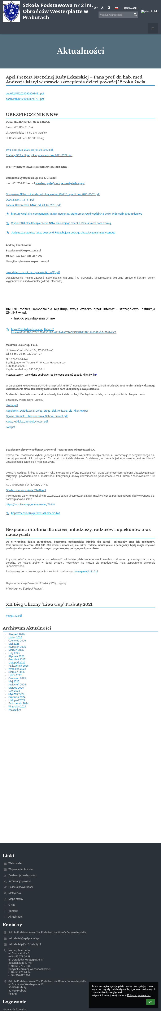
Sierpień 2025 (16, 672)
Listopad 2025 (16, 662)
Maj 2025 (13, 681)
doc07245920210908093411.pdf (25, 93)
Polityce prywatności (139, 995)
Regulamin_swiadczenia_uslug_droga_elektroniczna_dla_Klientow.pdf (47, 410)
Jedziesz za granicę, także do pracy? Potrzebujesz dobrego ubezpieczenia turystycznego (63, 232)
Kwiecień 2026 (17, 646)
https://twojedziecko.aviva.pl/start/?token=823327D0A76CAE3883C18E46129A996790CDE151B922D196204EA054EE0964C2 (63, 331)
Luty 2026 (14, 653)
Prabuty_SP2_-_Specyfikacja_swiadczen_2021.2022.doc (39, 155)
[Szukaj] (135, 14)
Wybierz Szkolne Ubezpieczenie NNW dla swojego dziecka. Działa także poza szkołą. (61, 223)
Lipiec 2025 (15, 675)
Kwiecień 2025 (17, 684)
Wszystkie (14, 709)
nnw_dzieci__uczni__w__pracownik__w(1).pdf (33, 272)
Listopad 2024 (16, 700)
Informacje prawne (19, 881)
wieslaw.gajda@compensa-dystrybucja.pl (59, 183)
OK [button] (150, 1001)
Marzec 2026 (16, 650)
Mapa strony (15, 898)
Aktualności (15, 916)
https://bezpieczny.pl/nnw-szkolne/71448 (30, 504)
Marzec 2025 (16, 687)
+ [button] (97, 7)
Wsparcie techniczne (20, 869)
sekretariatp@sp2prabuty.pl (24, 944)
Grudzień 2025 (16, 659)
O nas (11, 904)
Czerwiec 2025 (17, 678)
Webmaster (15, 863)
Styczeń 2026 (16, 656)
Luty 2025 (14, 690)
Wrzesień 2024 (17, 706)
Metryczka (14, 893)
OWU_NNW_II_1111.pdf (20, 199)
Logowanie (130, 8)
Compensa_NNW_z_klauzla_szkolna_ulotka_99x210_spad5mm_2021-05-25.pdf (53, 194)
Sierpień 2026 (16, 634)
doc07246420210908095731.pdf (25, 98)
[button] (109, 7)
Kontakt (13, 910)
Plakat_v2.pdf (14, 615)
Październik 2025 (18, 665)
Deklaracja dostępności (22, 875)
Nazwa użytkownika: (15, 1009)
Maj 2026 (13, 643)
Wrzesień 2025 (17, 668)
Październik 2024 (18, 703)
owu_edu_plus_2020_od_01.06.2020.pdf (29, 149)
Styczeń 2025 (16, 693)
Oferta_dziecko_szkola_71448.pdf (26, 490)
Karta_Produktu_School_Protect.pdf (27, 421)
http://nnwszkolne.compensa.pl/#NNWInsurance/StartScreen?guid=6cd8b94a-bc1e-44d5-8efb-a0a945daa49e (76, 213)
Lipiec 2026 (15, 637)
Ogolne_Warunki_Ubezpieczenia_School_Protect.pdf (37, 416)
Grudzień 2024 (16, 697)
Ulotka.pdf (12, 405)
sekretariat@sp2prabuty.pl (23, 938)
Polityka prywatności (20, 887)
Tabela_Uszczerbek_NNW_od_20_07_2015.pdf (33, 205)
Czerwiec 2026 (17, 640)
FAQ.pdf (10, 427)
